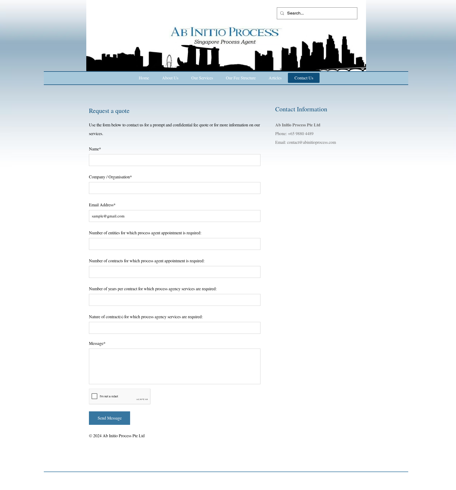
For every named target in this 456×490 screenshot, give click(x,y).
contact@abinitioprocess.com (311, 142)
